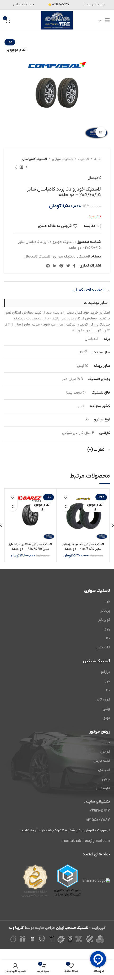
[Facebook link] (74, 265)
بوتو (106, 717)
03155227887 (98, 819)
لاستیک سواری (62, 159)
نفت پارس (102, 760)
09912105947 (99, 810)
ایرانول (105, 751)
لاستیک (83, 159)
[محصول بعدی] (16, 167)
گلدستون (102, 647)
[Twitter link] (68, 265)
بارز (107, 601)
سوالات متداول (23, 4)
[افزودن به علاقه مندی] (65, 497)
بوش (106, 779)
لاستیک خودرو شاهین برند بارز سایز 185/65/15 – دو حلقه (30, 546)
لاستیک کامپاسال (34, 159)
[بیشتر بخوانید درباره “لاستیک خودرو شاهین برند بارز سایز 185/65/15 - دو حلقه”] (12, 506)
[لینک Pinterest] (61, 265)
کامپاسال (94, 177)
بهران (106, 742)
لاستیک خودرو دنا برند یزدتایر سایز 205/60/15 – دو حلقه (83, 546)
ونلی (106, 708)
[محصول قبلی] (26, 167)
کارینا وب (16, 927)
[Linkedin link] (54, 265)
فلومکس (103, 788)
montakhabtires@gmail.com (86, 840)
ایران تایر (103, 699)
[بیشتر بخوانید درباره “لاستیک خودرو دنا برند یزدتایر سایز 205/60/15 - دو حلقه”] (65, 506)
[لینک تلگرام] (48, 265)
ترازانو (105, 671)
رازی (106, 629)
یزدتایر (105, 610)
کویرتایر (104, 619)
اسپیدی (104, 770)
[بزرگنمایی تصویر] (100, 132)
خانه (97, 159)
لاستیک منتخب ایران (72, 927)
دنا (108, 638)
